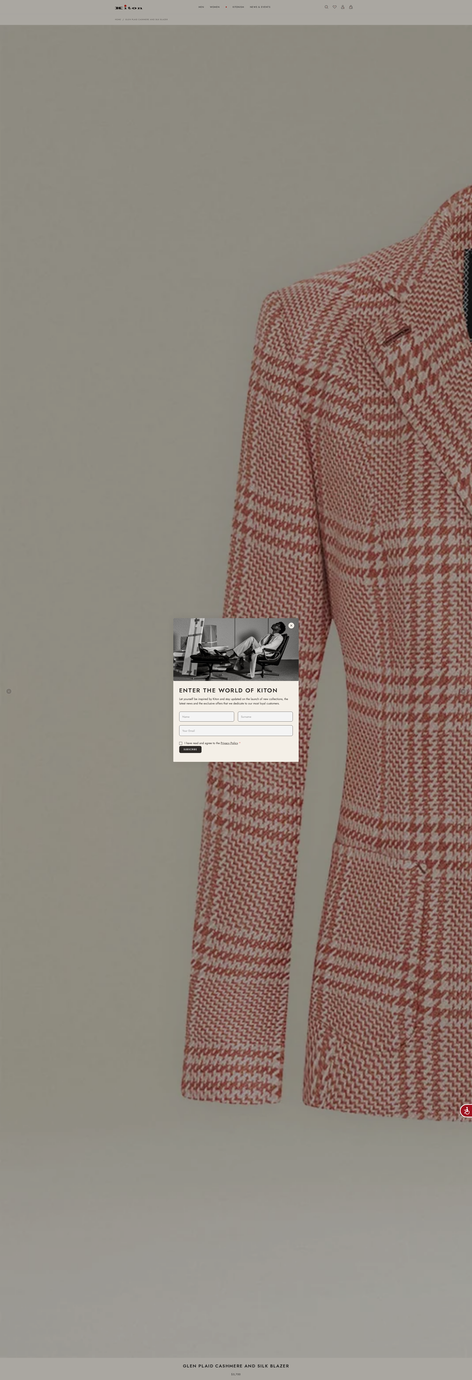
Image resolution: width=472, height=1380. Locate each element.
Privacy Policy (229, 743)
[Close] (291, 625)
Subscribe (190, 749)
